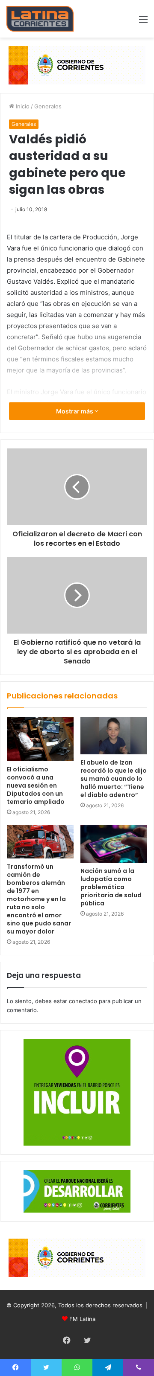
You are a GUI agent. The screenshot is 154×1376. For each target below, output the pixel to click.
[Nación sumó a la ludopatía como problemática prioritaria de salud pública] (113, 844)
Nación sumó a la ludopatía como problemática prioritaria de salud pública (111, 887)
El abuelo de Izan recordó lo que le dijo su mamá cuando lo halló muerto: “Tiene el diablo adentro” (113, 778)
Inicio (22, 106)
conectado (83, 1001)
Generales (48, 106)
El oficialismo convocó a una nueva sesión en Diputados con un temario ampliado (36, 785)
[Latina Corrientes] (40, 19)
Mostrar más (75, 411)
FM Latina (82, 1318)
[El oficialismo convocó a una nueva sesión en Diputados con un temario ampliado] (40, 739)
